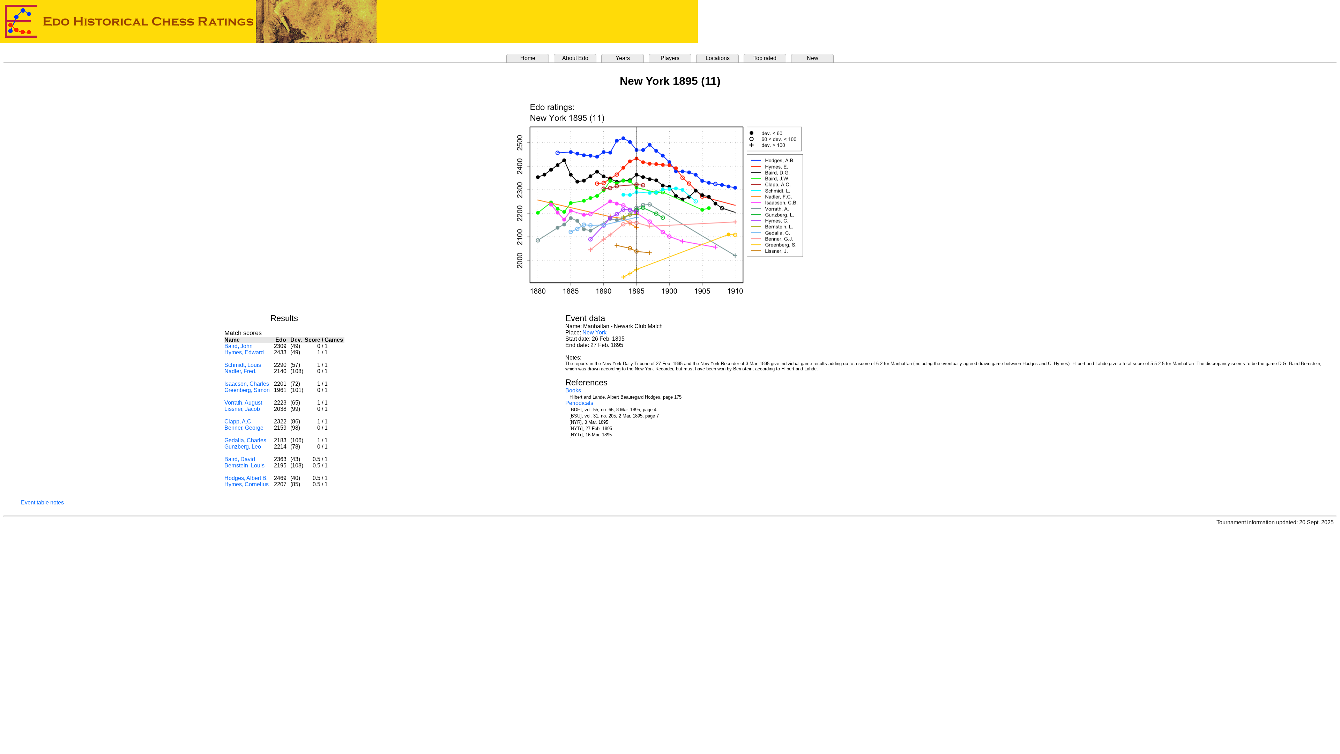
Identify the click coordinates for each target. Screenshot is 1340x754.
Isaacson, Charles (246, 384)
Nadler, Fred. (240, 371)
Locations (718, 58)
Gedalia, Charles (245, 440)
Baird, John (238, 346)
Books (573, 390)
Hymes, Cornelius (246, 484)
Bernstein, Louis (244, 465)
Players (670, 58)
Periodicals (579, 403)
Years (623, 58)
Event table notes (42, 502)
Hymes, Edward (244, 352)
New (812, 58)
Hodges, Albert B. (246, 478)
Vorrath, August (243, 403)
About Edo (575, 58)
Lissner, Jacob (242, 409)
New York (594, 332)
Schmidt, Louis (242, 365)
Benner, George (243, 428)
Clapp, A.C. (238, 421)
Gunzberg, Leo (242, 447)
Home (527, 58)
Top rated (764, 58)
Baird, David (239, 459)
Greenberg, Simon (247, 390)
